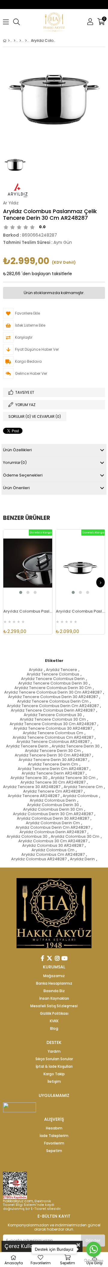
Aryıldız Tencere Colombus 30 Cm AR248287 (53, 724)
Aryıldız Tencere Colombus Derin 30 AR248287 (53, 697)
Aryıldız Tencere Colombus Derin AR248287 (53, 710)
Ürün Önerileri (16, 488)
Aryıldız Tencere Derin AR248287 (53, 773)
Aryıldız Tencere (61, 670)
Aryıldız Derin (82, 859)
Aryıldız (36, 670)
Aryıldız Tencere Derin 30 (76, 746)
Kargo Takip (54, 1074)
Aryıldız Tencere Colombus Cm (53, 733)
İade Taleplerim (54, 1136)
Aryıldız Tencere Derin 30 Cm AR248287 (53, 755)
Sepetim (54, 1151)
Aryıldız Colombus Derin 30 (53, 805)
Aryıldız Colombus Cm (53, 850)
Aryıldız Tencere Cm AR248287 (52, 791)
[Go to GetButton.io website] (93, 1261)
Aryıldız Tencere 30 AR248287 (31, 787)
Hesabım (54, 1128)
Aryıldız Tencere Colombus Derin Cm (52, 701)
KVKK (54, 1021)
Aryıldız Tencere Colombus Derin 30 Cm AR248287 (53, 692)
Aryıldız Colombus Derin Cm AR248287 (53, 827)
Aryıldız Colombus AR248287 (39, 859)
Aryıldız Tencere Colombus (53, 674)
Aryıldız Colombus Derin (53, 800)
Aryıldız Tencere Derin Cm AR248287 (53, 769)
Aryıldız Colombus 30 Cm (75, 836)
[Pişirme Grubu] (14, 41)
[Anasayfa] (9, 41)
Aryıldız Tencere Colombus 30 (53, 715)
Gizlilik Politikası (54, 1013)
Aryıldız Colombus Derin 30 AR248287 (53, 818)
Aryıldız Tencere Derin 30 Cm (53, 751)
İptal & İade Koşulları (54, 1066)
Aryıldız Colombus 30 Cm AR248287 (52, 841)
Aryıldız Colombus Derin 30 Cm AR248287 (53, 814)
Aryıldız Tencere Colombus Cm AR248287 (53, 737)
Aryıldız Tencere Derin (27, 746)
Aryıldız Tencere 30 (28, 778)
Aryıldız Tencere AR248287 (33, 796)
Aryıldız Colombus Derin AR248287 (53, 832)
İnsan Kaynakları (54, 998)
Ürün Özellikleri (17, 450)
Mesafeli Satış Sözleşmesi (54, 1006)
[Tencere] (20, 41)
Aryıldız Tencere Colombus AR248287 (52, 742)
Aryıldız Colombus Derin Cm (53, 823)
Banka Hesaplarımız (54, 983)
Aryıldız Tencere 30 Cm (73, 778)
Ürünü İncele (37, 566)
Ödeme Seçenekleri (23, 475)
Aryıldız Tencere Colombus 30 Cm (53, 719)
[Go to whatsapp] (93, 1249)
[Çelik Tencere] (26, 41)
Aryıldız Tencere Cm (83, 787)
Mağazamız (54, 976)
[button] (20, 592)
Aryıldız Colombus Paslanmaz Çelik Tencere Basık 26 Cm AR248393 (27, 611)
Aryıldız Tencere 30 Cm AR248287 (53, 782)
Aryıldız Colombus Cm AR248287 (53, 854)
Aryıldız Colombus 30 (27, 836)
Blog (54, 1028)
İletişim (54, 1081)
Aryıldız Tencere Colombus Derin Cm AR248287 (53, 706)
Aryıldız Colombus (80, 796)
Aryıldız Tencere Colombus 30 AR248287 (53, 728)
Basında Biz (54, 991)
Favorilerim (54, 1143)
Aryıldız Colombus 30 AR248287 (52, 845)
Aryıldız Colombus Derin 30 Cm (53, 809)
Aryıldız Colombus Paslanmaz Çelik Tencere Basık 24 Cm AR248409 (80, 611)
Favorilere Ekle (27, 566)
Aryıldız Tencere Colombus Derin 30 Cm (53, 688)
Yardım (54, 1051)
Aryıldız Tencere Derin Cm (53, 764)
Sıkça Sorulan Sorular (54, 1059)
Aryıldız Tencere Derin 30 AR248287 (53, 760)
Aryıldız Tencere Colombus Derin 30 (53, 683)
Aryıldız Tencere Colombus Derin (53, 679)
